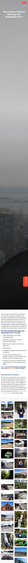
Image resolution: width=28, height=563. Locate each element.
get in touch (12, 368)
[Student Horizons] (2, 2)
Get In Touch (26, 281)
